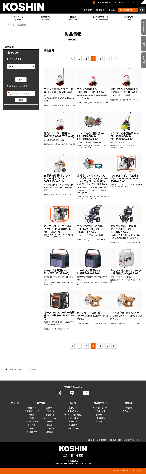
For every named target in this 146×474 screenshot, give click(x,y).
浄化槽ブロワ (32, 432)
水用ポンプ (32, 407)
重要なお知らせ (129, 411)
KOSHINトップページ (17, 369)
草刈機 (31, 418)
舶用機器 (49, 432)
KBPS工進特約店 (73, 428)
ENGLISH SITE (115, 440)
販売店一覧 (73, 407)
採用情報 (100, 9)
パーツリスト (101, 421)
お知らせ (128, 18)
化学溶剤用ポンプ (32, 411)
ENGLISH (112, 9)
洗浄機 (31, 428)
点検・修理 (101, 411)
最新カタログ (101, 414)
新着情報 (128, 407)
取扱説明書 (101, 418)
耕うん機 (31, 425)
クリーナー (50, 428)
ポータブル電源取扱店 (73, 414)
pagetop (136, 461)
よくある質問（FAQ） (101, 407)
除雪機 (49, 425)
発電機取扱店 (73, 411)
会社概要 (88, 9)
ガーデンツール (50, 418)
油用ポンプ (50, 407)
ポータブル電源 (32, 421)
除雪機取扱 (73, 425)
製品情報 (45, 18)
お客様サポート (101, 18)
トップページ (17, 18)
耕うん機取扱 (73, 418)
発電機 (49, 421)
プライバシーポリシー (134, 440)
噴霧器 (31, 414)
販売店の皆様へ (127, 9)
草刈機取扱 (73, 421)
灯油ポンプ (50, 411)
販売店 (73, 18)
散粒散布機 (50, 414)
